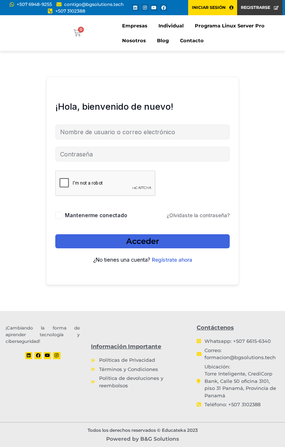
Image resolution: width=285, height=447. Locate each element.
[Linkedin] (135, 7)
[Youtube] (154, 7)
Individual (171, 26)
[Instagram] (144, 7)
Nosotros (134, 40)
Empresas (134, 26)
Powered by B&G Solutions (142, 439)
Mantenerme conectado (96, 215)
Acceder (142, 241)
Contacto (192, 40)
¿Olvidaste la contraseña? (198, 215)
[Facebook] (163, 7)
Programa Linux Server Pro (230, 26)
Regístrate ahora (172, 259)
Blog (163, 40)
